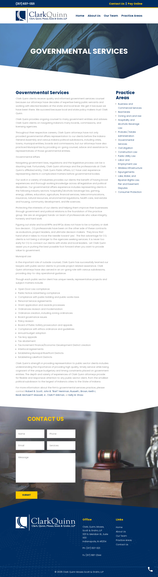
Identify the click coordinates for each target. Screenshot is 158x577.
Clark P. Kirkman (55, 395)
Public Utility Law (126, 156)
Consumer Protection (130, 192)
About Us (94, 16)
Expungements (126, 172)
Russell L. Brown (78, 391)
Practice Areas (131, 16)
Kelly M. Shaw (76, 395)
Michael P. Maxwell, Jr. (34, 395)
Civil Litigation (125, 148)
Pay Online (135, 4)
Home (80, 16)
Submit (26, 494)
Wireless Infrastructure (130, 168)
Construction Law (127, 152)
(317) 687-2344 (93, 555)
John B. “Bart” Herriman (56, 391)
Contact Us (117, 4)
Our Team (111, 16)
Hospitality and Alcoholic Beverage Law (128, 124)
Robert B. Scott (33, 391)
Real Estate (124, 111)
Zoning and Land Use (129, 115)
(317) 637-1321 (93, 548)
